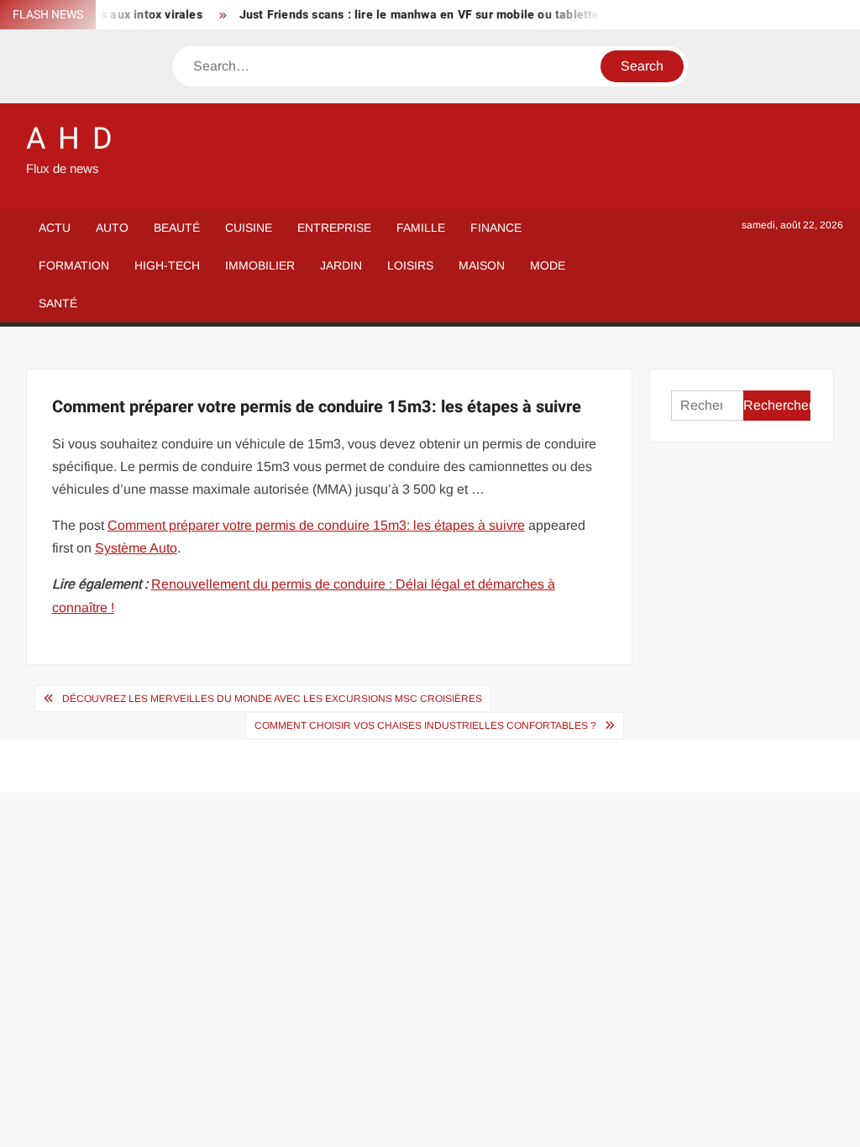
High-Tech (167, 265)
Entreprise (334, 227)
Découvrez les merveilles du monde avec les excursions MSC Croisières (272, 698)
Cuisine (248, 227)
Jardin (341, 265)
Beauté (177, 227)
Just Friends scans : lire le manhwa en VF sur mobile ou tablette (412, 15)
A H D (70, 139)
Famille (420, 227)
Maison (482, 265)
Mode (547, 265)
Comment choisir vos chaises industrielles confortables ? (425, 725)
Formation (74, 265)
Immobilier (260, 265)
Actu (55, 227)
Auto (112, 227)
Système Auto (136, 548)
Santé (58, 303)
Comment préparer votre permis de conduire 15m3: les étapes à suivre (316, 525)
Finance (496, 227)
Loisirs (410, 265)
